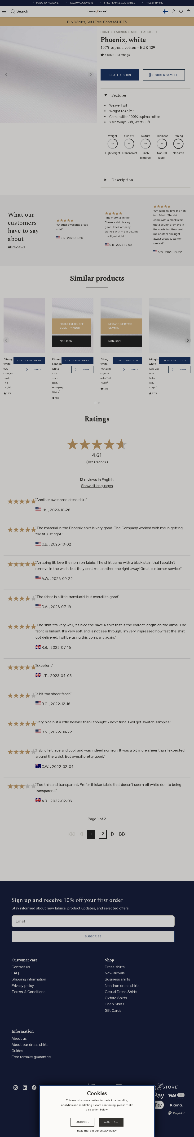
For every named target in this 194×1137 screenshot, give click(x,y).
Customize (82, 1122)
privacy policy (108, 1131)
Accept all (111, 1122)
